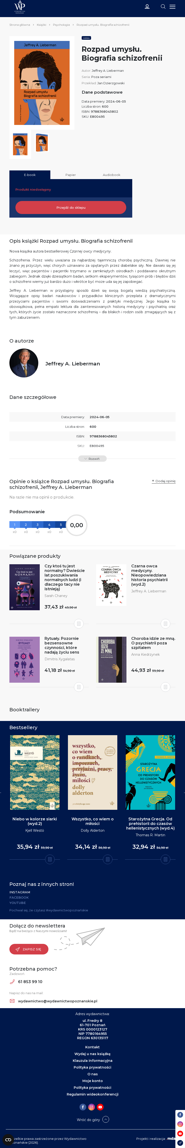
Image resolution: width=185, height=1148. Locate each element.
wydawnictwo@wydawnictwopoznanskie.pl (57, 1001)
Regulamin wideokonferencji (93, 1094)
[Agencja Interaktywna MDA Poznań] (171, 1139)
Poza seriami (101, 77)
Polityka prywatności (92, 1067)
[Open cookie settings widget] (8, 1140)
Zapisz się (32, 949)
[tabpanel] (35, 797)
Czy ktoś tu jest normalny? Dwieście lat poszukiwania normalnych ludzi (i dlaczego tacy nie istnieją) (65, 577)
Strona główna (19, 24)
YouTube (17, 903)
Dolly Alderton (93, 830)
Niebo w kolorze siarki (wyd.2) (35, 821)
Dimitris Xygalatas (60, 659)
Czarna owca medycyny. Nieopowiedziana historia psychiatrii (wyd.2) (149, 575)
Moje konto (92, 1081)
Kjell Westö (34, 830)
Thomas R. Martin (150, 835)
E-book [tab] (30, 175)
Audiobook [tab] (111, 175)
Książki (41, 24)
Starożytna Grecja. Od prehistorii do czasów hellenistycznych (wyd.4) (150, 823)
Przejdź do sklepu (71, 207)
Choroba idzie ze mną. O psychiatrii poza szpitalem (153, 643)
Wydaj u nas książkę (92, 1054)
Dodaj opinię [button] (166, 481)
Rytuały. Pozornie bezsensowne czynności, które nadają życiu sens (62, 645)
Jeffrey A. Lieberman (108, 70)
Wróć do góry (88, 1120)
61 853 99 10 (29, 981)
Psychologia (61, 24)
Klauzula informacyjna (92, 1060)
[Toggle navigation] (163, 6)
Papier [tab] (71, 175)
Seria (86, 38)
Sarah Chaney (56, 596)
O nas (92, 1074)
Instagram (19, 892)
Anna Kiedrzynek (145, 654)
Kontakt (92, 1047)
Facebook (19, 897)
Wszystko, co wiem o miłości (93, 821)
